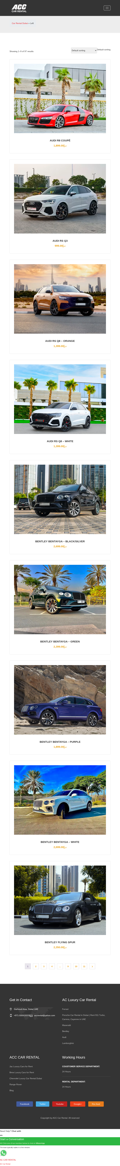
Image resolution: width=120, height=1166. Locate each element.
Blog (12, 1090)
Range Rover (16, 1084)
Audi (64, 1037)
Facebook (24, 1104)
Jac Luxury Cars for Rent (21, 1066)
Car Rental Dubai (20, 23)
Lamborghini (68, 1043)
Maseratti (66, 1025)
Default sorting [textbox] (103, 49)
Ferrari (65, 1009)
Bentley (65, 1031)
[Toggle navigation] (107, 8)
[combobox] (103, 49)
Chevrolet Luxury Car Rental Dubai (26, 1078)
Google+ (78, 1104)
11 (84, 966)
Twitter (43, 1104)
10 (76, 966)
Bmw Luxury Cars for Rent (22, 1072)
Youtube (60, 1104)
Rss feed (96, 1104)
